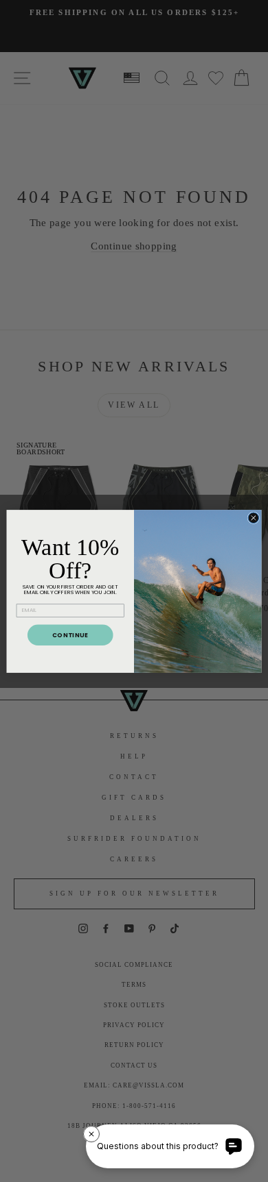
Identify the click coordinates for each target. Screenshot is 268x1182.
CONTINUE (70, 634)
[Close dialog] (253, 517)
